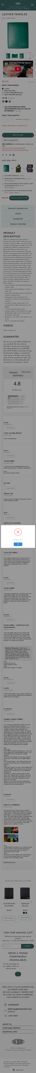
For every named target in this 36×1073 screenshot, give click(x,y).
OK (18, 544)
